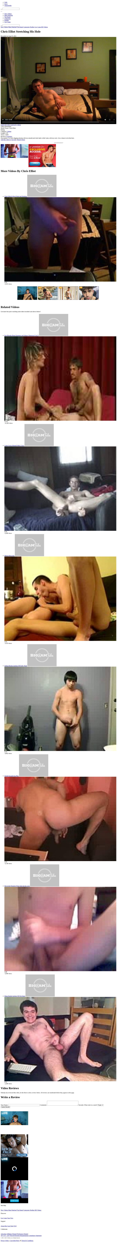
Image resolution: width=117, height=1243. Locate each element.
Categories (7, 18)
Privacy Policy (5, 1240)
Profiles (6, 20)
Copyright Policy (15, 1240)
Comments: (43, 1105)
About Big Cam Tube (7, 1226)
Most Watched (8, 15)
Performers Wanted (22, 1234)
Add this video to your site (8, 140)
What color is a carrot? (90, 1105)
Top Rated (7, 17)
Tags (8, 1218)
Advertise (3, 1234)
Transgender (8, 5)
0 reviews (9, 136)
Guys (5, 4)
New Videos (8, 14)
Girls (5, 2)
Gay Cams (7, 22)
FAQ (15, 1226)
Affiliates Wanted (12, 1234)
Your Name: (4, 1105)
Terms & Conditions (27, 1240)
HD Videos (44, 27)
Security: (81, 1105)
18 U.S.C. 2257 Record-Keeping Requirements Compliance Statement (21, 1235)
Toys (11, 1218)
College (9, 131)
